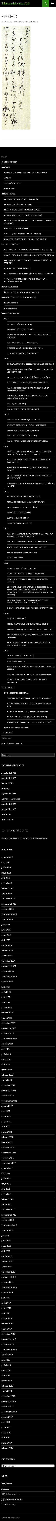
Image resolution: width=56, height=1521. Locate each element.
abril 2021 (5, 1189)
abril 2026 (5, 878)
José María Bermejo (16, 661)
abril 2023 (5, 1064)
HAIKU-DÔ (5, 167)
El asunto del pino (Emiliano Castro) (23, 496)
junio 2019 (6, 1303)
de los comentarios (11, 1499)
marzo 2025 (6, 945)
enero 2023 (6, 1080)
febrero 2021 (7, 1199)
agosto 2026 (7, 857)
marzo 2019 (6, 1318)
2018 (6, 359)
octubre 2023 (7, 1033)
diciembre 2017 (8, 1396)
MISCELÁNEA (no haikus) (12, 743)
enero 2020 (6, 1266)
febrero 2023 (7, 1075)
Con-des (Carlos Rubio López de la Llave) (22, 234)
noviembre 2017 (8, 1401)
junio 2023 (6, 1054)
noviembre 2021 (8, 1152)
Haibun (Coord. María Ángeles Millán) (18, 297)
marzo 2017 (6, 1443)
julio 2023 (5, 1049)
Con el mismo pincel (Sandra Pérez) (23, 430)
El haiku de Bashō (30, 22)
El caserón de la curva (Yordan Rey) (23, 420)
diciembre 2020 (8, 1209)
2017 (6, 319)
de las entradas (10, 1494)
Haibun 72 (5, 788)
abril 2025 (5, 940)
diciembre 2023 (8, 1023)
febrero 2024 (7, 1012)
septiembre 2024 (9, 976)
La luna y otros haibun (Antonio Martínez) (26, 425)
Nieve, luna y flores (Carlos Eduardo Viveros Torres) (27, 580)
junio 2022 (6, 1116)
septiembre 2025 (9, 914)
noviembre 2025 (8, 904)
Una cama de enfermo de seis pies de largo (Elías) (29, 722)
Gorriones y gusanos (10, 798)
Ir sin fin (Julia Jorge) (16, 619)
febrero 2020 (7, 1261)
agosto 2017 (7, 1417)
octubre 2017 (7, 1406)
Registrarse (6, 1483)
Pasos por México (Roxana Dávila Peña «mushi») (25, 239)
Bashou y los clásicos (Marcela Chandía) (26, 574)
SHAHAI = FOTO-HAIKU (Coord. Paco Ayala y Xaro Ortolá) (29, 255)
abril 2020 (5, 1251)
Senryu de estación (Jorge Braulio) (23, 353)
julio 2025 (5, 924)
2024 (6, 613)
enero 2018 (6, 1391)
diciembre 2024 (8, 961)
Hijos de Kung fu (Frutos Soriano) (22, 343)
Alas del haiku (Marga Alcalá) (20, 656)
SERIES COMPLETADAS (10, 313)
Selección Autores (12, 183)
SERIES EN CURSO (8, 194)
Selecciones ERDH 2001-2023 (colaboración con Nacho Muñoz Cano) (29, 643)
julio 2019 (5, 1297)
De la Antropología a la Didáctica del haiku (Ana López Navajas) (29, 476)
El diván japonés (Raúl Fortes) (18, 204)
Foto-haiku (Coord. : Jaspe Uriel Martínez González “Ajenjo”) (27, 261)
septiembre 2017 (9, 1411)
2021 (6, 491)
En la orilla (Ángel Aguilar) (19, 324)
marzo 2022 (6, 1132)
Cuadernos (9, 188)
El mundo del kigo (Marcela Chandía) (21, 199)
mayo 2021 (6, 1183)
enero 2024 (6, 1018)
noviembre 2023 (8, 1028)
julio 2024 (5, 986)
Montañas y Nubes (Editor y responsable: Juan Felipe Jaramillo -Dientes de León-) (28, 601)
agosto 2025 (7, 919)
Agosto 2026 (7, 783)
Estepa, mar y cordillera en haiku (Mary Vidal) (28, 542)
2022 (6, 528)
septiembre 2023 (9, 1038)
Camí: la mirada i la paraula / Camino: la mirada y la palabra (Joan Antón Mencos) (30, 535)
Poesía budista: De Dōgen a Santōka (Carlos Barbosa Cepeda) (31, 667)
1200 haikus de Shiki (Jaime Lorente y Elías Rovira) (29, 698)
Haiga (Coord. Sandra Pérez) (17, 228)
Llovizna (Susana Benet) (18, 518)
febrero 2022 (7, 1137)
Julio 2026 (5, 814)
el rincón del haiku (9, 838)
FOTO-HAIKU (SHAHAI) (10, 244)
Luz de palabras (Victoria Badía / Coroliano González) (28, 274)
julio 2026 (5, 862)
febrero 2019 (7, 1323)
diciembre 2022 (8, 1085)
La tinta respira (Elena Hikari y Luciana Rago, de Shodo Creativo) (28, 221)
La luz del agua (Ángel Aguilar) (21, 568)
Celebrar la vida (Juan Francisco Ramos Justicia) (29, 629)
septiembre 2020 (9, 1225)
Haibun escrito (11, 303)
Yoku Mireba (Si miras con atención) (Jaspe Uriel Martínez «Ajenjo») (25, 280)
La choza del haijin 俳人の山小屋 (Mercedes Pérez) (29, 377)
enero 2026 (6, 893)
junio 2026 (6, 867)
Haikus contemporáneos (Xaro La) (23, 409)
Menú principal (52, 3)
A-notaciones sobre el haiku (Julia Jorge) (23, 215)
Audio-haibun (10, 308)
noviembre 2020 (8, 1215)
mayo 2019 (6, 1308)
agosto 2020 (7, 1230)
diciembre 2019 (8, 1272)
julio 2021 (5, 1173)
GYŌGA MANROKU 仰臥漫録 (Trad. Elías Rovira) (27, 717)
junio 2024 (6, 992)
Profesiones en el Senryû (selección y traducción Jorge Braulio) (30, 370)
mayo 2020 (6, 1246)
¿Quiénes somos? (9, 162)
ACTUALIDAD (6, 733)
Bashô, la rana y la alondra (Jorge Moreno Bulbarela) (27, 681)
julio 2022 (5, 1111)
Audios (7, 178)
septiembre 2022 (9, 1101)
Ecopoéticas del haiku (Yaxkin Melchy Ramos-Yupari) (28, 468)
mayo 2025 (6, 935)
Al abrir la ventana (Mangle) (17, 268)
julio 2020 (5, 1235)
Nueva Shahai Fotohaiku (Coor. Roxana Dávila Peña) (28, 250)
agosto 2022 (7, 1106)
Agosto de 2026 (8, 773)
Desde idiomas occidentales (16, 693)
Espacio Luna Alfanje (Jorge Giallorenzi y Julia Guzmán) (28, 336)
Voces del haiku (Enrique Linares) (22, 552)
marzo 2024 (6, 1007)
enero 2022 (6, 1142)
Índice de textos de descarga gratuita (21, 292)
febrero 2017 (7, 1448)
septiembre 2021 (9, 1163)
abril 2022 (5, 1126)
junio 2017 (6, 1427)
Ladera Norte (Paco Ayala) (19, 512)
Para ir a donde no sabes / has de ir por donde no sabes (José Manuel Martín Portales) (29, 453)
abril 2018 (5, 1375)
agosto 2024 (7, 981)
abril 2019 (5, 1313)
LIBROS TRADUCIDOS (9, 287)
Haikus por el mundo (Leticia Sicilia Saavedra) (27, 441)
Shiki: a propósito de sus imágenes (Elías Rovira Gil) (30, 608)
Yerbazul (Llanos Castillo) (19, 523)
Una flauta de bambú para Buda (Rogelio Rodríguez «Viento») (30, 484)
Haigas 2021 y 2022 (15, 558)
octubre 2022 (7, 1095)
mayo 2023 (6, 1059)
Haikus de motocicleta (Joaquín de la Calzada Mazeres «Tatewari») (28, 389)
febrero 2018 (7, 1386)
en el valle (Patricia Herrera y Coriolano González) (30, 364)
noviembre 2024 (8, 966)
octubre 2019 (7, 1282)
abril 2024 (5, 1002)
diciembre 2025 (8, 898)
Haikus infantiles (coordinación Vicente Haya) (25, 172)
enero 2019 (6, 1329)
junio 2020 (6, 1240)
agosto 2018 (7, 1354)
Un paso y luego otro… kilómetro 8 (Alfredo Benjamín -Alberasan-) (27, 397)
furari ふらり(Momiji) (16, 404)
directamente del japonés (16, 727)
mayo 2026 (6, 872)
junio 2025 (6, 929)
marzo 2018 (6, 1380)
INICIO (4, 156)
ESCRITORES (6, 738)
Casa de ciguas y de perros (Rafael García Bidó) (28, 382)
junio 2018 (6, 1365)
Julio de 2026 (7, 819)
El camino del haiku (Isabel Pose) (22, 436)
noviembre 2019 (8, 1277)
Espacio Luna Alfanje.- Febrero (34, 838)
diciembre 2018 (8, 1334)
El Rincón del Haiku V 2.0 (15, 3)
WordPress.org (8, 1504)
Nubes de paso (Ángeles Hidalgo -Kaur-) (25, 348)
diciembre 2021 (8, 1147)
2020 (6, 446)
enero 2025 (6, 955)
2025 (6, 650)
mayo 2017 (6, 1432)
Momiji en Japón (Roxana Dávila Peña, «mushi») (28, 624)
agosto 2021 (7, 1168)
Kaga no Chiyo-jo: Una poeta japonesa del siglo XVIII (29, 704)
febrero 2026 (7, 888)
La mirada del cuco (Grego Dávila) (22, 507)
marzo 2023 (6, 1069)
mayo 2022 (6, 1121)
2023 (6, 563)
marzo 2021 (6, 1194)
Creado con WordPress (10, 1517)
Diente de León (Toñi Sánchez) (20, 329)
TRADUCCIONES (7, 688)
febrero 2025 (7, 950)
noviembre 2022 (8, 1090)
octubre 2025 (7, 909)
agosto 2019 (7, 1292)
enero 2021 (6, 1204)
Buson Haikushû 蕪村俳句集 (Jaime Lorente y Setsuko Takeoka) (30, 636)
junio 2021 (6, 1178)
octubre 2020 (7, 1220)
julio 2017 (5, 1422)
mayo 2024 (6, 997)
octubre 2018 (7, 1344)
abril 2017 (5, 1437)
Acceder (5, 1489)
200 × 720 (17, 22)
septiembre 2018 (9, 1349)
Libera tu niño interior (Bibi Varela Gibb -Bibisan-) (29, 674)
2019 (6, 414)
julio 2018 (5, 1360)
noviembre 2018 (8, 1339)
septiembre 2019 (9, 1287)
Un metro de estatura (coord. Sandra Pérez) (27, 547)
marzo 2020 (6, 1256)
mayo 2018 (6, 1370)
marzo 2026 (6, 883)
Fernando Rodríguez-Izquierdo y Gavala (25, 502)
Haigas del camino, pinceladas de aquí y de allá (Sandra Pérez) (28, 460)
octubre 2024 (7, 971)
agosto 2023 (7, 1044)
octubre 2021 (7, 1158)
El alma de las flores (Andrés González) (22, 210)
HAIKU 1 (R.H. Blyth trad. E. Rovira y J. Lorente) (27, 711)
